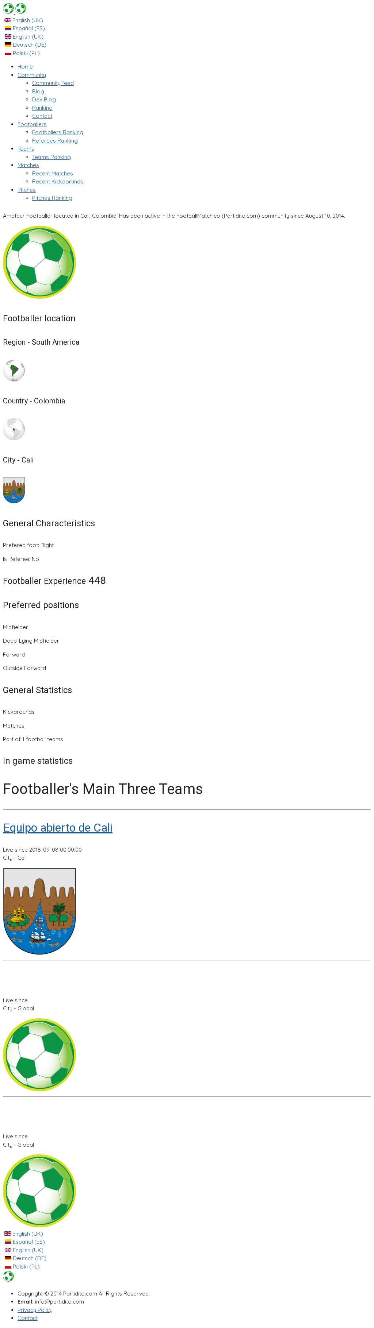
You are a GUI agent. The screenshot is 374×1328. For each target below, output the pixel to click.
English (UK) (27, 20)
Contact (28, 1318)
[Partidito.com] (14, 11)
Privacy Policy (35, 1309)
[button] (32, 74)
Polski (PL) (25, 53)
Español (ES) (28, 28)
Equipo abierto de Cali (57, 828)
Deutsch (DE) (28, 44)
